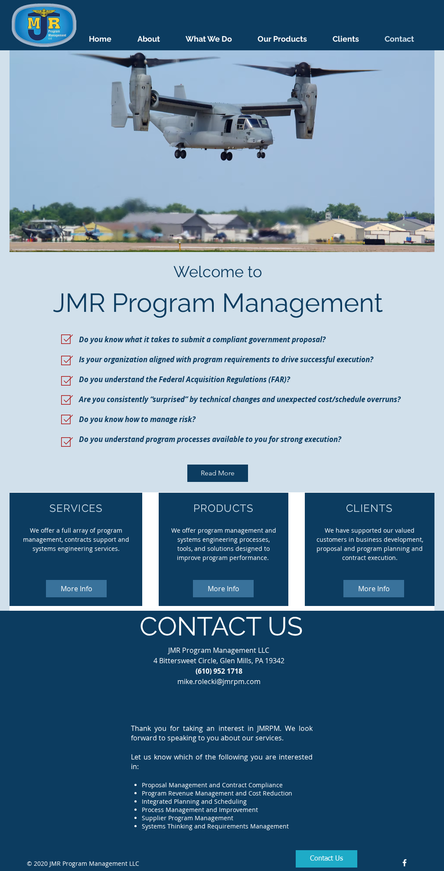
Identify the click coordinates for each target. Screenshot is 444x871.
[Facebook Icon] (404, 863)
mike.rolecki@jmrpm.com (219, 681)
